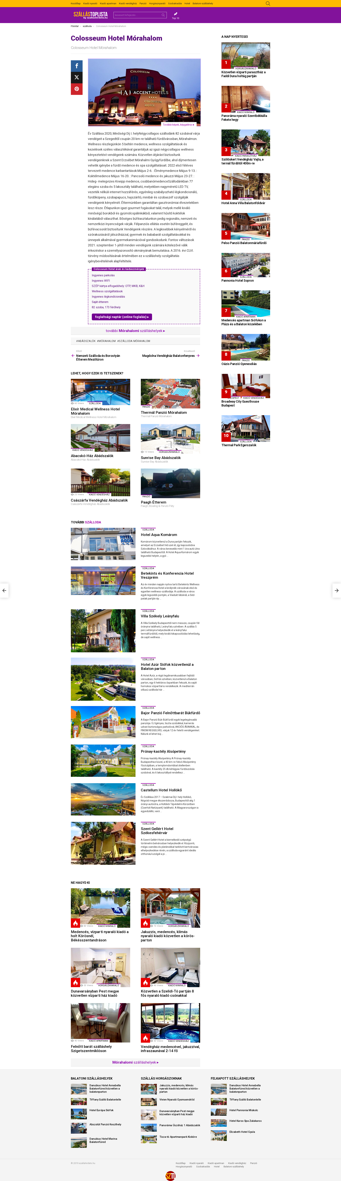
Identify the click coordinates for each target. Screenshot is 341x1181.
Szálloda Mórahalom (134, 341)
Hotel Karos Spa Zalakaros (245, 1120)
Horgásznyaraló (157, 3)
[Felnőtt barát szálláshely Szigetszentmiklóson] (100, 1023)
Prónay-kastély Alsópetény (163, 751)
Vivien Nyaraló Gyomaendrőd (176, 1099)
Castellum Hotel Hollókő (161, 790)
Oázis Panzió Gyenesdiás (239, 364)
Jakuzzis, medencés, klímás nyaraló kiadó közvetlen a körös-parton (168, 936)
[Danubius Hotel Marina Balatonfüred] (79, 1142)
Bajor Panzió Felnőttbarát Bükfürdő (170, 713)
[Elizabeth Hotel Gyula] (219, 1135)
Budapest (233, 398)
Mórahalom (107, 341)
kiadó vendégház (82, 450)
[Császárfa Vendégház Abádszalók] (100, 482)
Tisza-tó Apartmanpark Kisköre (178, 1136)
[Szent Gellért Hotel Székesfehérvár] (103, 843)
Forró (75, 923)
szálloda (95, 403)
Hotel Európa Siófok (101, 1110)
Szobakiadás (175, 3)
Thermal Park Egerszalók (238, 445)
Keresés (163, 16)
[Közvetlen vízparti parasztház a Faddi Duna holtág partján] (245, 55)
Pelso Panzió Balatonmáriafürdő (244, 243)
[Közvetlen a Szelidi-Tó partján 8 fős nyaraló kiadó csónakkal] (170, 967)
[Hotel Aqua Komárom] (103, 544)
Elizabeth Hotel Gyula (242, 1131)
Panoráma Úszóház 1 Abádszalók (179, 1125)
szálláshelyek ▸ (135, 1062)
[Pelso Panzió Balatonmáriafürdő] (245, 226)
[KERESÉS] (268, 3)
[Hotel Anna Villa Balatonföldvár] (245, 186)
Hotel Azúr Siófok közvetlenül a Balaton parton (167, 666)
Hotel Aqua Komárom (159, 535)
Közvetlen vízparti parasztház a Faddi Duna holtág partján (243, 74)
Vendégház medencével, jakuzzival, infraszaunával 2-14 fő (170, 1049)
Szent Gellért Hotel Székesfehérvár (157, 831)
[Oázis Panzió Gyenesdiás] (245, 347)
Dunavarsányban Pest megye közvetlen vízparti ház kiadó (95, 993)
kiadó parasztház (246, 155)
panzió (146, 406)
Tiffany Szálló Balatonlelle (105, 1099)
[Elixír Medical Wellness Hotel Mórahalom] (100, 392)
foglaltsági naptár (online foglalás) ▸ (122, 317)
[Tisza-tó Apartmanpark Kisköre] (149, 1139)
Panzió (143, 3)
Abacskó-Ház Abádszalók (92, 456)
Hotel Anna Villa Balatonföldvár (243, 203)
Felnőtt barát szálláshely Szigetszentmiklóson (91, 1048)
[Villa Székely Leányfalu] (103, 630)
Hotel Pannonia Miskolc (243, 1110)
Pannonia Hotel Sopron (237, 280)
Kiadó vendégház (128, 3)
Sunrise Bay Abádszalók (161, 458)
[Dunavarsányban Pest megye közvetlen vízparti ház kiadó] (100, 967)
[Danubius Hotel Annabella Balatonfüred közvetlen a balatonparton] (79, 1089)
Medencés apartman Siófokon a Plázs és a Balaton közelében (243, 322)
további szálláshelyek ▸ (135, 331)
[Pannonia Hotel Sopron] (245, 265)
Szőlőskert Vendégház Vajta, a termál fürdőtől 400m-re (242, 161)
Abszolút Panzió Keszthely (105, 1124)
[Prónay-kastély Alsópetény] (103, 761)
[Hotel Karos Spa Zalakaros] (219, 1123)
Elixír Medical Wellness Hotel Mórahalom (95, 411)
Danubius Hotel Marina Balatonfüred (103, 1140)
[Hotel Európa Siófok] (79, 1114)
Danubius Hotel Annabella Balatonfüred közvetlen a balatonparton (105, 1088)
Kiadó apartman (108, 3)
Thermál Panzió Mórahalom (164, 412)
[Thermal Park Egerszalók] (245, 428)
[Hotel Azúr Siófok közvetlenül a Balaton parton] (103, 679)
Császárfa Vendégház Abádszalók (99, 500)
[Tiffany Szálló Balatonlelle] (79, 1101)
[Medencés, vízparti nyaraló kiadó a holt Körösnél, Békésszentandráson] (100, 908)
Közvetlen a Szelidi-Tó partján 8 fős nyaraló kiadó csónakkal (167, 993)
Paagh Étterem (153, 502)
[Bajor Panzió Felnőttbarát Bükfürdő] (103, 722)
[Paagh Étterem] (170, 483)
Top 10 (175, 18)
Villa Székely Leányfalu (160, 616)
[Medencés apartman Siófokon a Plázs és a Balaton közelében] (245, 303)
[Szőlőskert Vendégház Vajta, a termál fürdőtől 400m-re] (245, 142)
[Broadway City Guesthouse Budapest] (245, 386)
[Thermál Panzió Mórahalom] (170, 393)
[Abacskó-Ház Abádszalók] (100, 438)
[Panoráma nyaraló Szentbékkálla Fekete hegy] (245, 99)
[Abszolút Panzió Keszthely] (79, 1128)
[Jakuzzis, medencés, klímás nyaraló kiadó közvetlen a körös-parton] (170, 908)
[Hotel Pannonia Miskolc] (219, 1112)
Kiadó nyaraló (90, 3)
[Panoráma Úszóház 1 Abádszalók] (149, 1128)
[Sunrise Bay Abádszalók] (170, 439)
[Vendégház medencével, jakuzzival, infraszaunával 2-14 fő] (170, 1023)
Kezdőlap (76, 3)
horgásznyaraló (169, 452)
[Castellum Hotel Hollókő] (103, 799)
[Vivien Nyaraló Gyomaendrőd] (149, 1102)
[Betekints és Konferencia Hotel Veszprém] (103, 580)
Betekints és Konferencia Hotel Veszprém (167, 575)
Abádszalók (87, 341)
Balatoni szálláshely (203, 3)
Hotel (187, 3)
